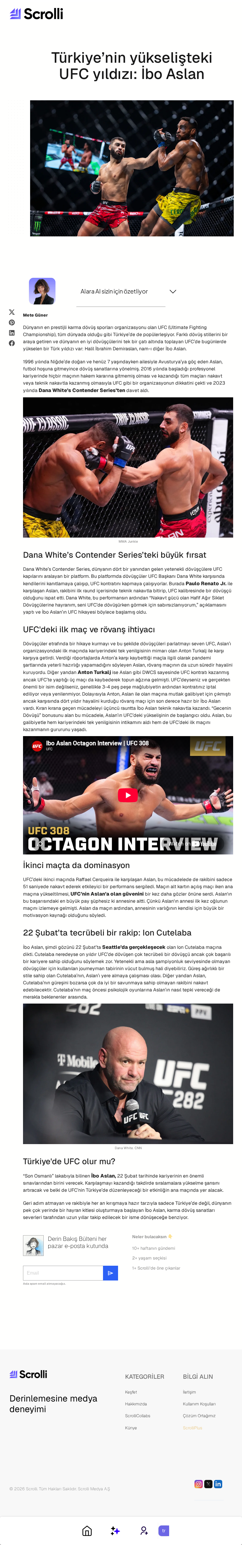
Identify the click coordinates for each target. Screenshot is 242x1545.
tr (164, 1531)
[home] (54, 13)
